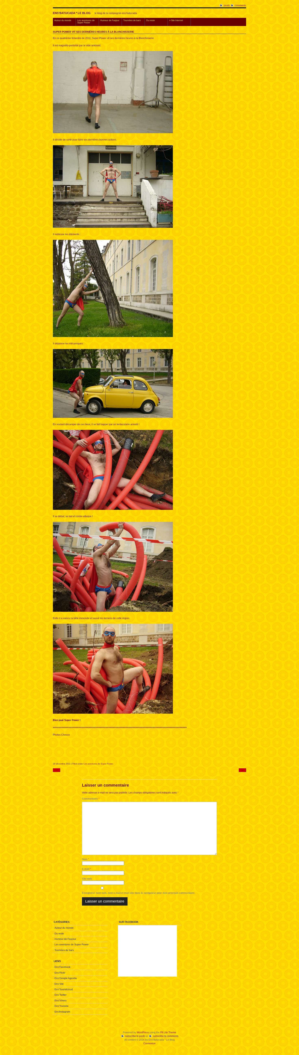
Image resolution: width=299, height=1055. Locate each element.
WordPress (143, 1032)
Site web (87, 878)
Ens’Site (59, 984)
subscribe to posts (135, 1036)
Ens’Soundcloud (64, 989)
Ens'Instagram (62, 1011)
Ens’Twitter (61, 994)
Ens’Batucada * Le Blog (72, 13)
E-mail (86, 869)
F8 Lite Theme (168, 1032)
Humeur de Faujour (109, 20)
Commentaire (90, 798)
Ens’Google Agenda (66, 978)
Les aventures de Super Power (86, 21)
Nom (85, 859)
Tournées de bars (132, 20)
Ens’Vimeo (61, 1000)
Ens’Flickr (60, 972)
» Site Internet (176, 20)
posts (227, 5)
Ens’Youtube (62, 1006)
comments (240, 5)
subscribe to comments (165, 1036)
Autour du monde (62, 20)
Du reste (150, 20)
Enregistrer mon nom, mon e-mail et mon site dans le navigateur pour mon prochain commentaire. (138, 893)
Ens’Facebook (62, 967)
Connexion (149, 1043)
